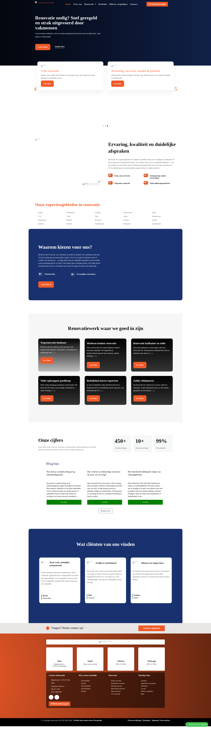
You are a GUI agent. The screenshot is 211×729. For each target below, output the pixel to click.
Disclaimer (146, 720)
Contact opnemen (151, 628)
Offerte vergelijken (118, 4)
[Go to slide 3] (107, 125)
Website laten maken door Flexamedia (88, 720)
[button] (35, 89)
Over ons (77, 4)
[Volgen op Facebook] (51, 697)
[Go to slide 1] (103, 125)
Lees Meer (47, 360)
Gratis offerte (43, 47)
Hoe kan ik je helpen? (198, 724)
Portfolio (102, 4)
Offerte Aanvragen (157, 4)
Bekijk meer (105, 511)
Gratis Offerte (46, 284)
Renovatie (89, 4)
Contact (133, 4)
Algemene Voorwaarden (161, 720)
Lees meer (47, 84)
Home (68, 4)
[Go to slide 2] (105, 125)
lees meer (64, 502)
